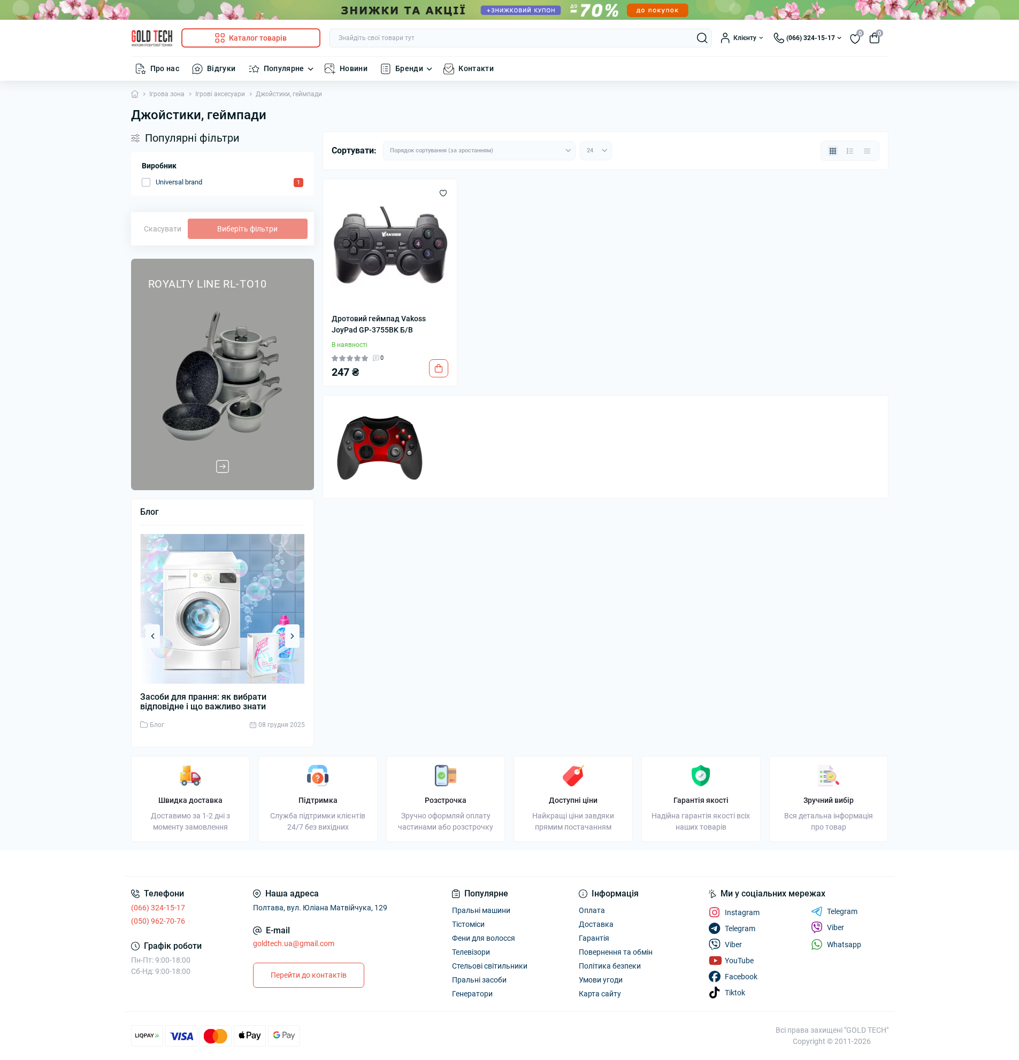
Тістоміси (468, 924)
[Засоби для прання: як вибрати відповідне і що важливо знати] (222, 609)
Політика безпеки (610, 966)
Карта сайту (600, 993)
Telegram (842, 911)
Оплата (592, 910)
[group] (222, 374)
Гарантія (594, 938)
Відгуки (221, 68)
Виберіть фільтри (247, 229)
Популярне (284, 68)
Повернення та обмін (616, 952)
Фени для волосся (483, 938)
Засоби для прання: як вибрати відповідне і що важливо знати (203, 701)
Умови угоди (601, 980)
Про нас (165, 68)
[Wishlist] (443, 193)
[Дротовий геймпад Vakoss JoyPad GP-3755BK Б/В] (390, 246)
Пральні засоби (479, 980)
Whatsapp (844, 944)
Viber (835, 927)
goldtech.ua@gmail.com (293, 943)
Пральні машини (481, 910)
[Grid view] (833, 150)
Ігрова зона (167, 94)
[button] (152, 636)
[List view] (850, 150)
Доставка (596, 924)
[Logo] (152, 38)
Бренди (409, 68)
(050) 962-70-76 (158, 921)
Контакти (476, 68)
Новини (353, 68)
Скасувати (162, 229)
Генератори (472, 993)
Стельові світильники (489, 966)
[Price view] (867, 150)
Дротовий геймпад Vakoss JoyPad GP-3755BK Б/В (379, 324)
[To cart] (438, 368)
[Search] (702, 38)
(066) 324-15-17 (158, 907)
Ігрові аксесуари (220, 94)
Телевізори (471, 952)
